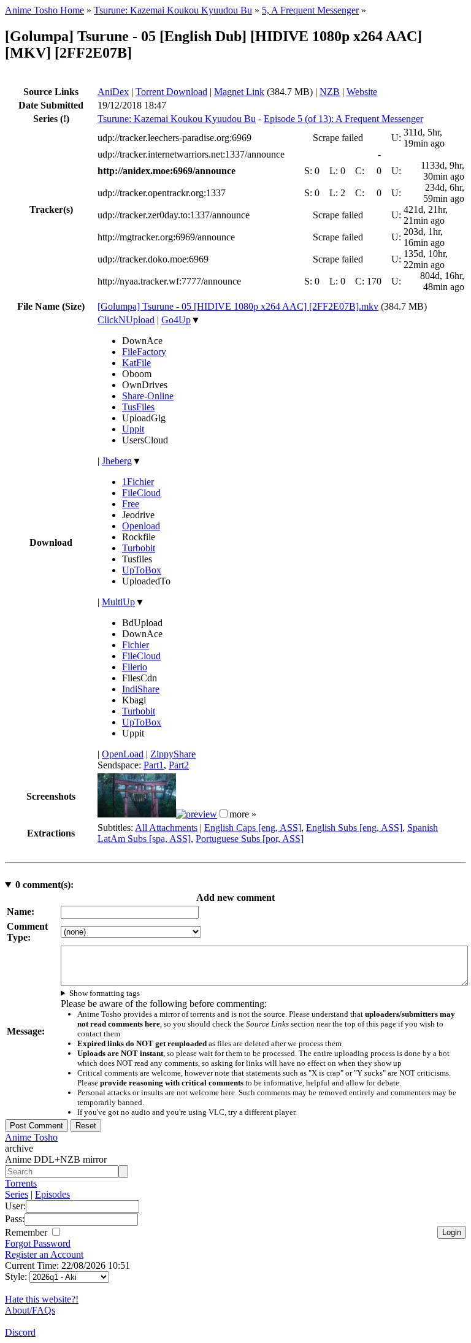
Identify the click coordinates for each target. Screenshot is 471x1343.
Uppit (133, 429)
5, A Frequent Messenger (310, 10)
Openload (141, 526)
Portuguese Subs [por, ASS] (250, 838)
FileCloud (141, 493)
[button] (224, 813)
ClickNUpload (126, 320)
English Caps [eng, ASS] (252, 827)
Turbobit (138, 548)
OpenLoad (123, 754)
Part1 (154, 765)
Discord (20, 1332)
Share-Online (148, 396)
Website (362, 91)
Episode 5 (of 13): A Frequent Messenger (343, 118)
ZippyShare (173, 754)
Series (16, 1194)
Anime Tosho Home (44, 10)
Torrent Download (171, 91)
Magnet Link (239, 91)
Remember (27, 1232)
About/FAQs (30, 1310)
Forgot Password (38, 1243)
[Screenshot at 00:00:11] (137, 814)
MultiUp (118, 602)
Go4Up (176, 320)
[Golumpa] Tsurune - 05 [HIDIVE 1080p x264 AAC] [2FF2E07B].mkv (238, 306)
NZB (330, 91)
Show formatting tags (104, 993)
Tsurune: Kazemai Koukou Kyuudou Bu (173, 10)
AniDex (113, 91)
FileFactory (144, 351)
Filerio (134, 667)
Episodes (52, 1194)
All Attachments (166, 827)
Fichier (135, 645)
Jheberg (117, 461)
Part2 (179, 765)
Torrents (21, 1183)
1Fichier (138, 481)
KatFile (136, 363)
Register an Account (44, 1254)
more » (242, 814)
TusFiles (138, 407)
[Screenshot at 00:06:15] (196, 814)
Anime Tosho (31, 1137)
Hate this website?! (41, 1299)
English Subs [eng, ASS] (354, 827)
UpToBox (141, 570)
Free (130, 504)
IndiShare (140, 689)
